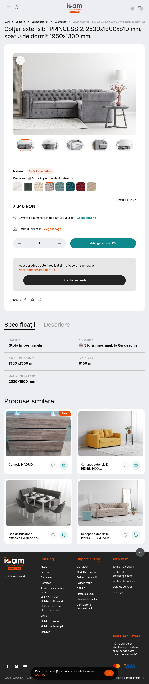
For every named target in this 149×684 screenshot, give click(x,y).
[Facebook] (25, 300)
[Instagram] (16, 666)
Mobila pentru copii (52, 626)
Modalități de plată (87, 572)
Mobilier (45, 632)
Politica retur (84, 583)
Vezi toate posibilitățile (34, 270)
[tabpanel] (74, 361)
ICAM (7, 21)
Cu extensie (61, 21)
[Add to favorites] (53, 465)
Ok (109, 673)
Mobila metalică (50, 621)
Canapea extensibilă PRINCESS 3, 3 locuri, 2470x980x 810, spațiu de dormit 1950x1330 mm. (98, 540)
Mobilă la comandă (15, 576)
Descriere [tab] (57, 324)
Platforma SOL (85, 594)
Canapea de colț (40, 21)
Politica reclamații (87, 577)
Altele (44, 566)
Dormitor (46, 583)
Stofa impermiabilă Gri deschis (53, 178)
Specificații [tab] (19, 324)
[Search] (16, 7)
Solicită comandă (74, 280)
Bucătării (46, 572)
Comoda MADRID (21, 464)
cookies (39, 675)
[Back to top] (140, 552)
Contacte (82, 566)
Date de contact (122, 586)
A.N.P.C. (81, 588)
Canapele (20, 21)
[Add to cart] (63, 465)
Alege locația (52, 229)
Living (44, 615)
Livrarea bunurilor (87, 599)
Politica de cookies (124, 581)
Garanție (118, 592)
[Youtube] (25, 666)
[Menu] (8, 7)
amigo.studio (133, 677)
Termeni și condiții (123, 566)
